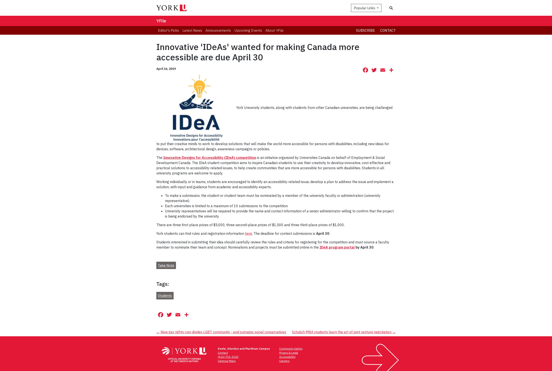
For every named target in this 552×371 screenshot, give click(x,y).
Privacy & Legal (288, 353)
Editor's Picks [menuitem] (168, 30)
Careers (284, 361)
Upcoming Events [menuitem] (248, 30)
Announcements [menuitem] (218, 30)
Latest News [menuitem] (192, 30)
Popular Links (365, 8)
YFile (161, 21)
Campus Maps (227, 361)
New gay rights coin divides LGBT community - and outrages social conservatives (221, 332)
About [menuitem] (274, 30)
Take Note (166, 265)
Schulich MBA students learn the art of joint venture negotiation (344, 332)
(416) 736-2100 (228, 357)
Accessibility (287, 357)
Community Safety (291, 349)
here (248, 233)
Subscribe (365, 30)
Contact (388, 30)
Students (165, 296)
